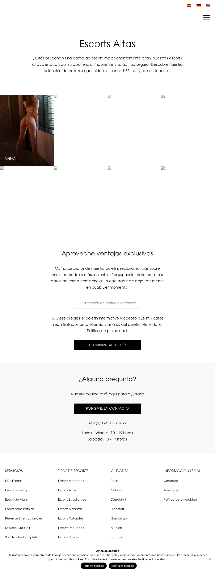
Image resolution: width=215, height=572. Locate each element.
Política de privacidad (107, 331)
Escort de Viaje (16, 499)
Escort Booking (16, 490)
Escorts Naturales (70, 518)
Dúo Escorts (13, 481)
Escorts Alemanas (71, 481)
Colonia (117, 490)
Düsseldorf (118, 499)
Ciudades (119, 471)
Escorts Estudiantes (72, 499)
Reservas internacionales (23, 518)
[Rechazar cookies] (210, 559)
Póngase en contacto (107, 408)
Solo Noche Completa (21, 537)
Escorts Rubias (68, 537)
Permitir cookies (94, 565)
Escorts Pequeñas (71, 528)
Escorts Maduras (70, 509)
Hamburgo (119, 518)
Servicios (14, 471)
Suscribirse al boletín (107, 345)
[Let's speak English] (207, 5)
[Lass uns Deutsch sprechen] (197, 5)
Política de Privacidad (151, 559)
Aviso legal (172, 490)
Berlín (115, 481)
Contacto (171, 481)
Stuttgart (117, 537)
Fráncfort (117, 509)
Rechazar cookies (123, 565)
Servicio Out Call (17, 528)
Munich (116, 528)
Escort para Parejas (19, 509)
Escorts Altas (67, 490)
